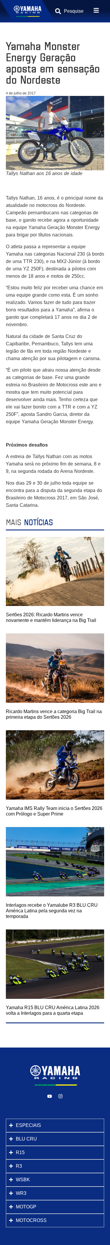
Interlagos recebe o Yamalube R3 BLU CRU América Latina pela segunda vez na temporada (52, 911)
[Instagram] (60, 1096)
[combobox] (74, 11)
